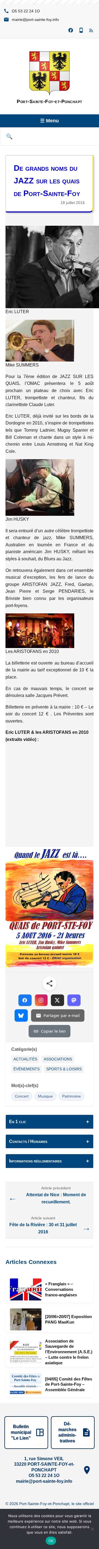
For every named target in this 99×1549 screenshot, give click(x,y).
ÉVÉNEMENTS (26, 1069)
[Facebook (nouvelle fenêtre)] (71, 30)
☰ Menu (49, 120)
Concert (22, 1096)
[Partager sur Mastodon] (74, 1000)
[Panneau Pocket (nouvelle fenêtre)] (81, 30)
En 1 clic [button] (17, 1121)
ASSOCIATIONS (58, 1059)
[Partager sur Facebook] (25, 1000)
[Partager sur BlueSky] (21, 1015)
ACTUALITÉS (25, 1059)
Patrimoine (71, 1096)
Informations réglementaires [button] (35, 1161)
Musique (45, 1096)
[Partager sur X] (57, 1000)
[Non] (92, 1529)
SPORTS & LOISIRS (64, 1069)
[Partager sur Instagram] (41, 1000)
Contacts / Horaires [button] (28, 1141)
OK (51, 1541)
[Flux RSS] (91, 30)
